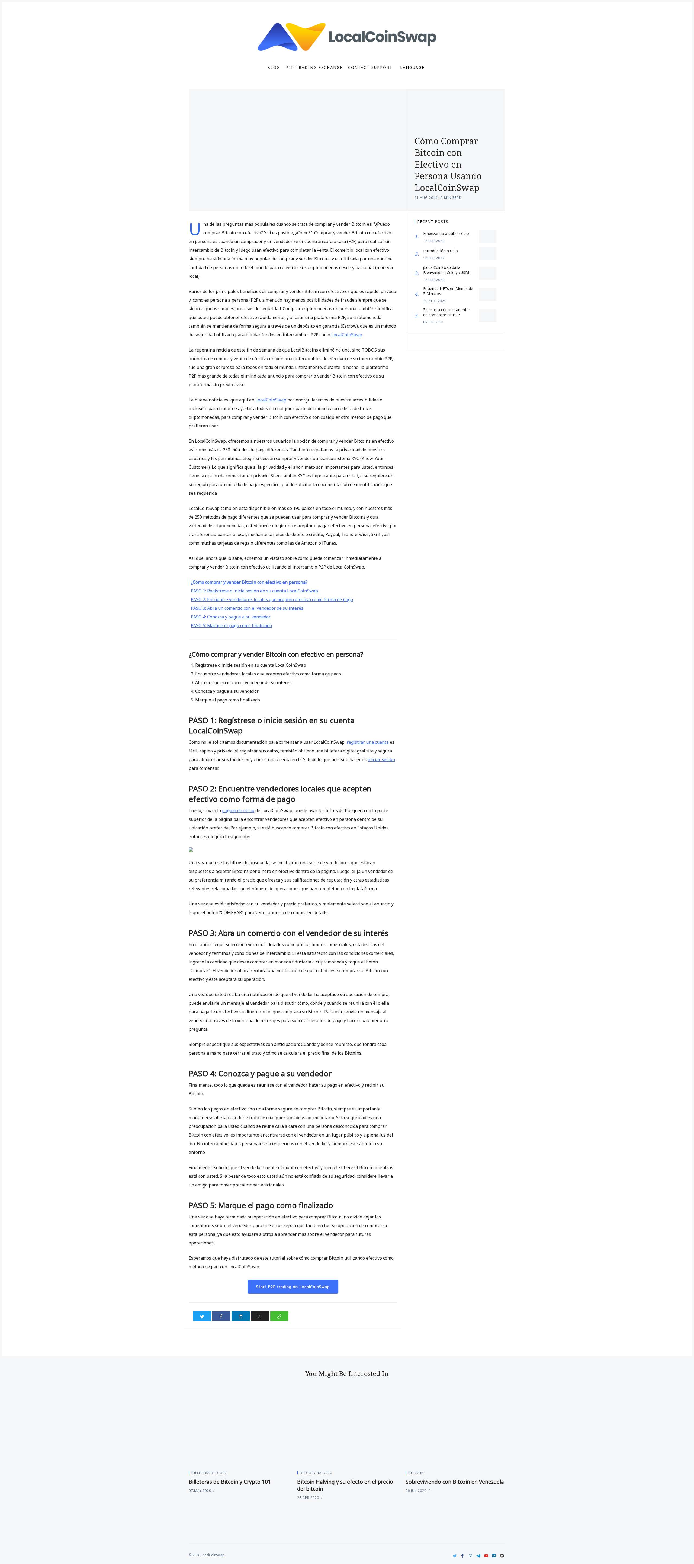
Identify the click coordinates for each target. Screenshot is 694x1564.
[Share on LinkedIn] (241, 1316)
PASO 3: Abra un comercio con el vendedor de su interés (247, 608)
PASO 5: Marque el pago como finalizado (231, 625)
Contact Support (370, 67)
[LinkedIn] (494, 1555)
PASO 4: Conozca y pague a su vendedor (231, 617)
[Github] (502, 1555)
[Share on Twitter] (202, 1316)
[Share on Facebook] (221, 1316)
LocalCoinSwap (346, 335)
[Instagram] (470, 1555)
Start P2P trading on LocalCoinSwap (293, 1286)
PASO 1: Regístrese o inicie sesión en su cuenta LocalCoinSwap (254, 591)
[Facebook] (462, 1555)
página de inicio (238, 810)
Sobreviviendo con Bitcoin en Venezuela (455, 1481)
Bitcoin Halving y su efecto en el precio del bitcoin (345, 1485)
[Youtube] (486, 1555)
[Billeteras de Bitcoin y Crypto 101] (238, 1428)
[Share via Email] (260, 1316)
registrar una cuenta (368, 742)
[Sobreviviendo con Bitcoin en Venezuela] (455, 1428)
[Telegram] (478, 1555)
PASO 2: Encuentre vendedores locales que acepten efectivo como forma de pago (272, 599)
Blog (273, 67)
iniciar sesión (381, 759)
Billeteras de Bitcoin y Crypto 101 (230, 1481)
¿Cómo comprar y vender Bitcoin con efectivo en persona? (249, 582)
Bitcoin (416, 1472)
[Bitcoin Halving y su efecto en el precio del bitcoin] (347, 1428)
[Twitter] (454, 1555)
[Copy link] (279, 1316)
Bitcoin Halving (316, 1472)
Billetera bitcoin (209, 1472)
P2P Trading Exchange (314, 67)
